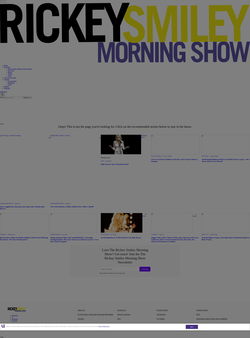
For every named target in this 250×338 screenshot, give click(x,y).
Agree (192, 327)
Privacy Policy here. (104, 326)
